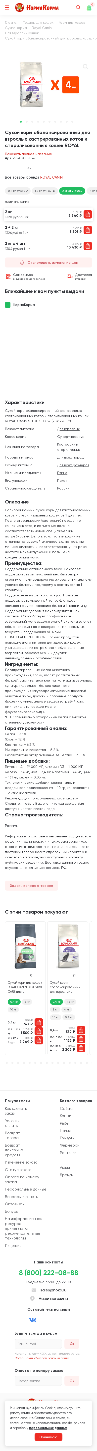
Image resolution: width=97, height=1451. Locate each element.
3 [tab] (32, 122)
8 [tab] (61, 122)
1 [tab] (21, 122)
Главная (11, 22)
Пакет (62, 481)
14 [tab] (75, 1063)
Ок (72, 1381)
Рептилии (68, 1153)
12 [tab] (64, 1063)
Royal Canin (42, 28)
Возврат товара (12, 1135)
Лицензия (13, 1245)
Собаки (67, 1108)
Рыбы (64, 1123)
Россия (63, 488)
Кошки (65, 1116)
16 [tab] (87, 1063)
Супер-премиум (71, 437)
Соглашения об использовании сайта (42, 1358)
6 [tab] (49, 122)
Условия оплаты (12, 1123)
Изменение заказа (21, 1162)
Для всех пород (70, 457)
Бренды (67, 1175)
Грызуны (67, 1138)
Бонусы (11, 1211)
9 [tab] (67, 122)
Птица (62, 473)
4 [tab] (38, 122)
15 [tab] (81, 1063)
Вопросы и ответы (22, 1197)
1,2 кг (70, 1001)
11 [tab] (58, 1063)
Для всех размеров (73, 465)
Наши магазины (53, 1298)
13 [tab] (70, 1063)
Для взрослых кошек (22, 33)
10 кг (13, 1009)
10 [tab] (72, 122)
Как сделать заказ (16, 1111)
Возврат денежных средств (14, 1150)
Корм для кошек (71, 22)
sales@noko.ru (53, 1290)
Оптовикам (15, 1204)
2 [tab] (27, 122)
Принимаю (48, 1437)
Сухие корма (16, 28)
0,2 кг (69, 1017)
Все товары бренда (34, 177)
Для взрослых (68, 429)
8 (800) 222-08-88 (48, 1273)
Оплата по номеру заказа (22, 1179)
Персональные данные (26, 1189)
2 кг (27, 1001)
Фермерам (70, 1145)
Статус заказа (18, 1170)
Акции (65, 1167)
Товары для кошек (38, 22)
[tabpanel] (48, 85)
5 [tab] (44, 122)
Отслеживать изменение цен (53, 262)
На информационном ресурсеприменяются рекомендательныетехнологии (24, 1228)
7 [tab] (55, 122)
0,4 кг (14, 1001)
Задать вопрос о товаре (31, 886)
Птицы (65, 1130)
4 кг (66, 1009)
